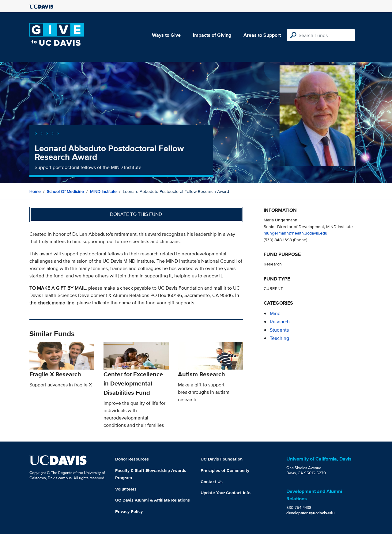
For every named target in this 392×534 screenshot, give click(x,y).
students (279, 329)
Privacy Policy (129, 511)
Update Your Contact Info (226, 493)
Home (35, 191)
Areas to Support (262, 35)
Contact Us (212, 482)
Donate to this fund (136, 214)
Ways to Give (166, 35)
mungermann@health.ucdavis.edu (295, 233)
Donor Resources (132, 459)
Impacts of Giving (212, 35)
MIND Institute (103, 191)
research (280, 321)
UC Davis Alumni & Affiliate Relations (152, 500)
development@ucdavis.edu (310, 513)
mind (275, 313)
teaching (279, 338)
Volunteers (126, 489)
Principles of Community (225, 470)
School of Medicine (65, 191)
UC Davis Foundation (222, 459)
